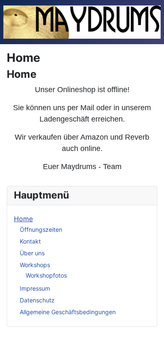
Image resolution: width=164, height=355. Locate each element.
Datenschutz (37, 300)
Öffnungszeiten (41, 229)
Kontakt (30, 241)
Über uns (32, 253)
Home (23, 219)
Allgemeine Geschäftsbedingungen (68, 311)
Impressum (35, 288)
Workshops (35, 264)
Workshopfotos (46, 275)
